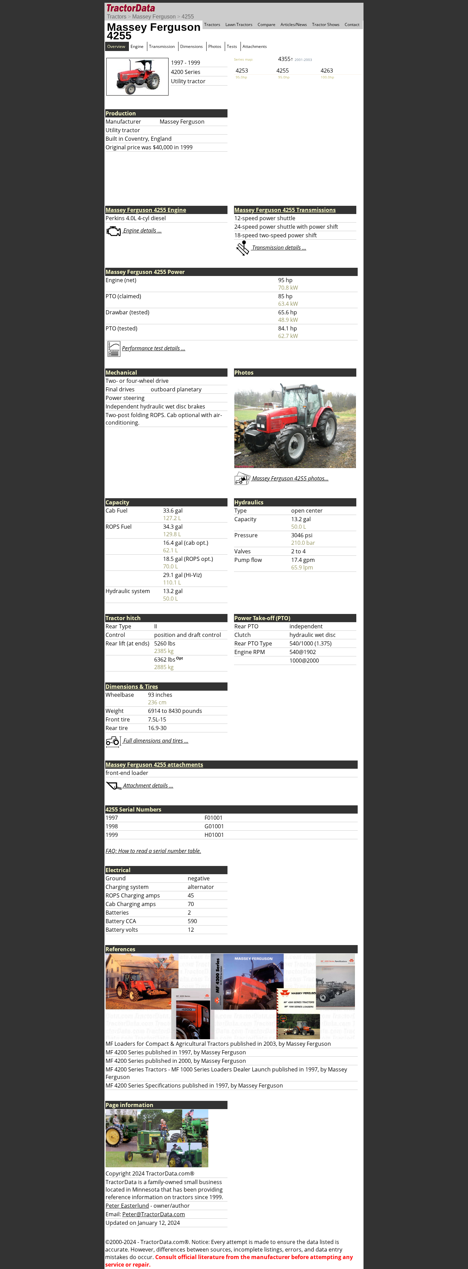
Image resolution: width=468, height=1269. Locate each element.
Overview (116, 46)
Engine (137, 46)
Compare (266, 24)
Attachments (255, 46)
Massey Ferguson (154, 17)
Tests (232, 46)
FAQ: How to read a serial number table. (153, 851)
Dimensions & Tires (132, 686)
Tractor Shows (326, 24)
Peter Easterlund (127, 1205)
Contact (352, 24)
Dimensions (191, 46)
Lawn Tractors (239, 24)
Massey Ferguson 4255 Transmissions (285, 210)
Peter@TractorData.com (153, 1214)
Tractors (116, 17)
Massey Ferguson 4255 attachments (154, 764)
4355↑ (295, 59)
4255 (188, 17)
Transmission (162, 46)
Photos (214, 46)
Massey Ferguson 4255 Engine (146, 210)
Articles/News (294, 24)
